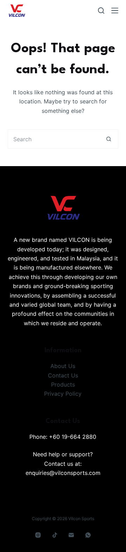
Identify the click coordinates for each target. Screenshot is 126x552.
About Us (62, 365)
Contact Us (63, 375)
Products (63, 384)
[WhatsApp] (87, 535)
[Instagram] (38, 535)
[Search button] (108, 139)
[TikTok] (54, 535)
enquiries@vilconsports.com (63, 472)
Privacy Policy (63, 393)
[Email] (71, 535)
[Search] (101, 10)
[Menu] (114, 10)
